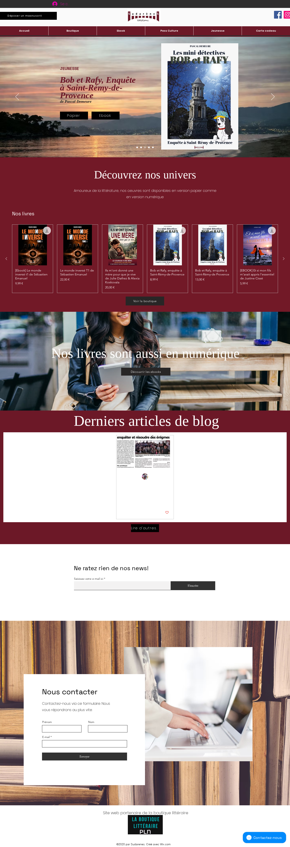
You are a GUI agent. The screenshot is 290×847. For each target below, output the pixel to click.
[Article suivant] (283, 258)
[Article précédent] (6, 258)
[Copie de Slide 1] (145, 147)
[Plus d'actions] (168, 476)
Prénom (47, 722)
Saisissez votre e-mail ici (88, 578)
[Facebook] (278, 15)
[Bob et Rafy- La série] (145, 451)
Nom (91, 722)
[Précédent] (17, 97)
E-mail (46, 737)
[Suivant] (273, 97)
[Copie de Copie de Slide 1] (137, 147)
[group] (145, 258)
